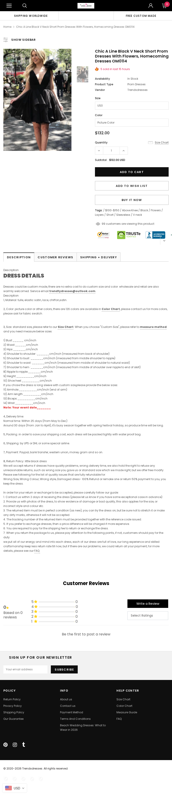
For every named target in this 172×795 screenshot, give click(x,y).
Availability (102, 79)
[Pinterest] (5, 744)
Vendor (100, 90)
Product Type (104, 84)
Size (98, 98)
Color (98, 115)
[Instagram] (15, 744)
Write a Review (147, 603)
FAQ (36, 551)
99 (103, 224)
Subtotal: (101, 160)
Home (7, 27)
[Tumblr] (23, 744)
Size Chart (65, 327)
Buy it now (132, 200)
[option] (30, 15)
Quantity (101, 142)
